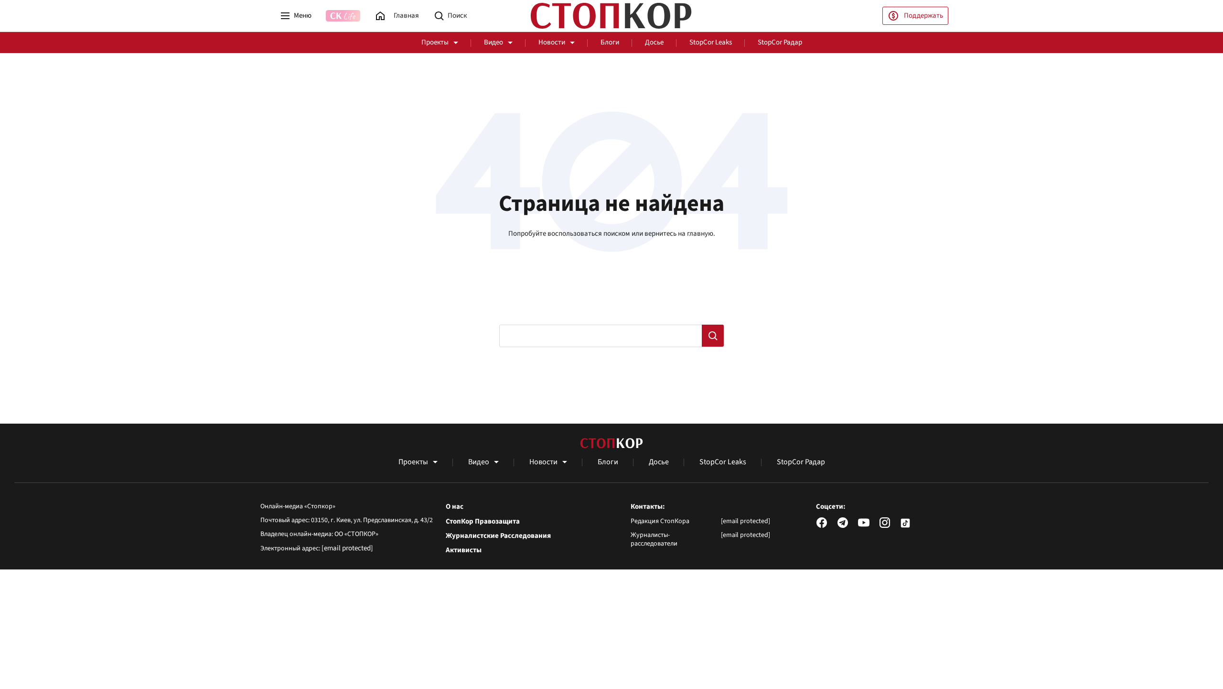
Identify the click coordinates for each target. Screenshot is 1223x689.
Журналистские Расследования (498, 536)
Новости (551, 42)
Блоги (610, 42)
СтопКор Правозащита (483, 521)
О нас (454, 507)
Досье (654, 42)
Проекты (435, 42)
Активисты (464, 550)
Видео (493, 42)
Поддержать (923, 16)
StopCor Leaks (710, 42)
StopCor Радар (780, 42)
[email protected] (347, 548)
